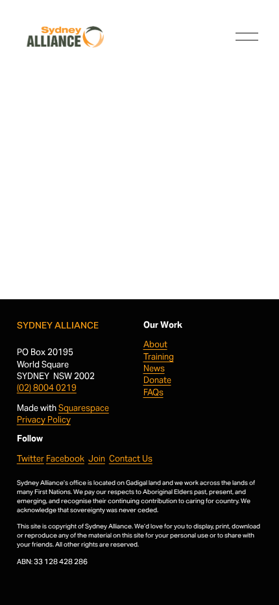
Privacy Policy (44, 419)
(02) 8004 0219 (47, 387)
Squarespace (83, 408)
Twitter (30, 458)
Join (96, 458)
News (154, 368)
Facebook (65, 458)
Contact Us (130, 458)
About (155, 344)
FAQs (153, 392)
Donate (157, 380)
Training (158, 356)
